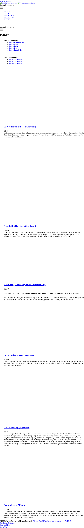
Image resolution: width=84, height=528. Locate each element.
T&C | (41, 521)
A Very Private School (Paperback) (20, 127)
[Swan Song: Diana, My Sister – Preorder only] (18, 280)
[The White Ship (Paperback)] (26, 423)
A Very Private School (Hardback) (19, 355)
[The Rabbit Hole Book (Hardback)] (31, 222)
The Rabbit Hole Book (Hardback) (20, 226)
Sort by (17, 42)
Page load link (5, 525)
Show (15, 59)
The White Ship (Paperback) (17, 427)
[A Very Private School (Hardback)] (21, 351)
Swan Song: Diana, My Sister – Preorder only (25, 284)
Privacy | (36, 521)
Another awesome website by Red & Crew (59, 521)
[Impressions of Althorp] (31, 501)
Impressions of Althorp (14, 505)
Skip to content (5, 1)
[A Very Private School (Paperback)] (21, 122)
